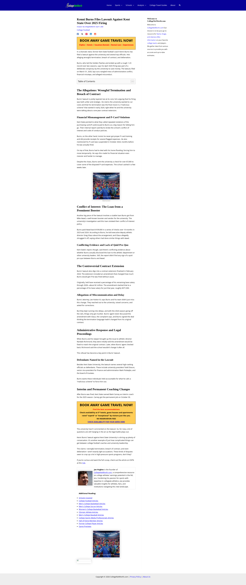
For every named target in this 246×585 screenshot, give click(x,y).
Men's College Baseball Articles (91, 515)
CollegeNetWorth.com (103, 472)
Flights (82, 45)
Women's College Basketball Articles (93, 509)
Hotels (90, 45)
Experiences (128, 45)
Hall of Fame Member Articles (91, 521)
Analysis (79, 27)
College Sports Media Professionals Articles (96, 518)
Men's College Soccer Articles (90, 506)
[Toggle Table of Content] (131, 81)
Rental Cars (116, 45)
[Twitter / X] (82, 34)
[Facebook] (78, 34)
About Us (146, 577)
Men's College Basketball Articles (92, 503)
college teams (152, 43)
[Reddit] (95, 34)
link (83, 463)
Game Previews (85, 526)
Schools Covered (85, 498)
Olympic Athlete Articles (88, 512)
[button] (121, 5)
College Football (83, 30)
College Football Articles (88, 501)
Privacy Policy (135, 577)
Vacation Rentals (101, 45)
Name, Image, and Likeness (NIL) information (157, 37)
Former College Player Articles (91, 523)
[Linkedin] (91, 34)
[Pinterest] (86, 34)
